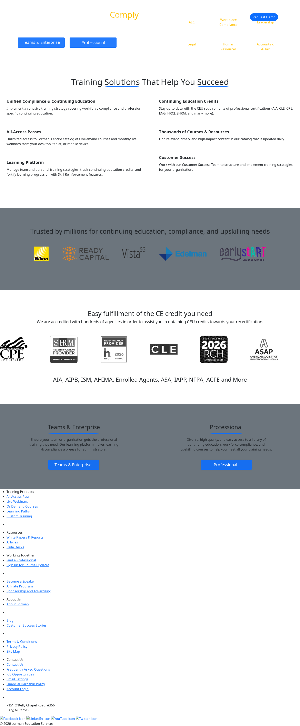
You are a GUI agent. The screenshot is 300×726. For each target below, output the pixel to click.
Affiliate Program (20, 586)
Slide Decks (15, 547)
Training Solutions (79, 16)
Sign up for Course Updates (28, 565)
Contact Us (15, 664)
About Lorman (18, 604)
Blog (10, 620)
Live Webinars (17, 501)
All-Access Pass (18, 496)
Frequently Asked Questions (28, 669)
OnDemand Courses (22, 506)
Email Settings (17, 679)
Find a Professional (21, 560)
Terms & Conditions (22, 641)
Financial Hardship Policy (26, 684)
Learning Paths (18, 511)
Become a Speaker (21, 581)
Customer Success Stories (27, 625)
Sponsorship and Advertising (29, 591)
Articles (12, 542)
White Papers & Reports (25, 537)
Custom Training (19, 516)
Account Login (18, 689)
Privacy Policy (17, 646)
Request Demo (264, 17)
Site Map (13, 651)
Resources (150, 16)
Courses (119, 16)
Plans (179, 16)
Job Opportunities (20, 674)
